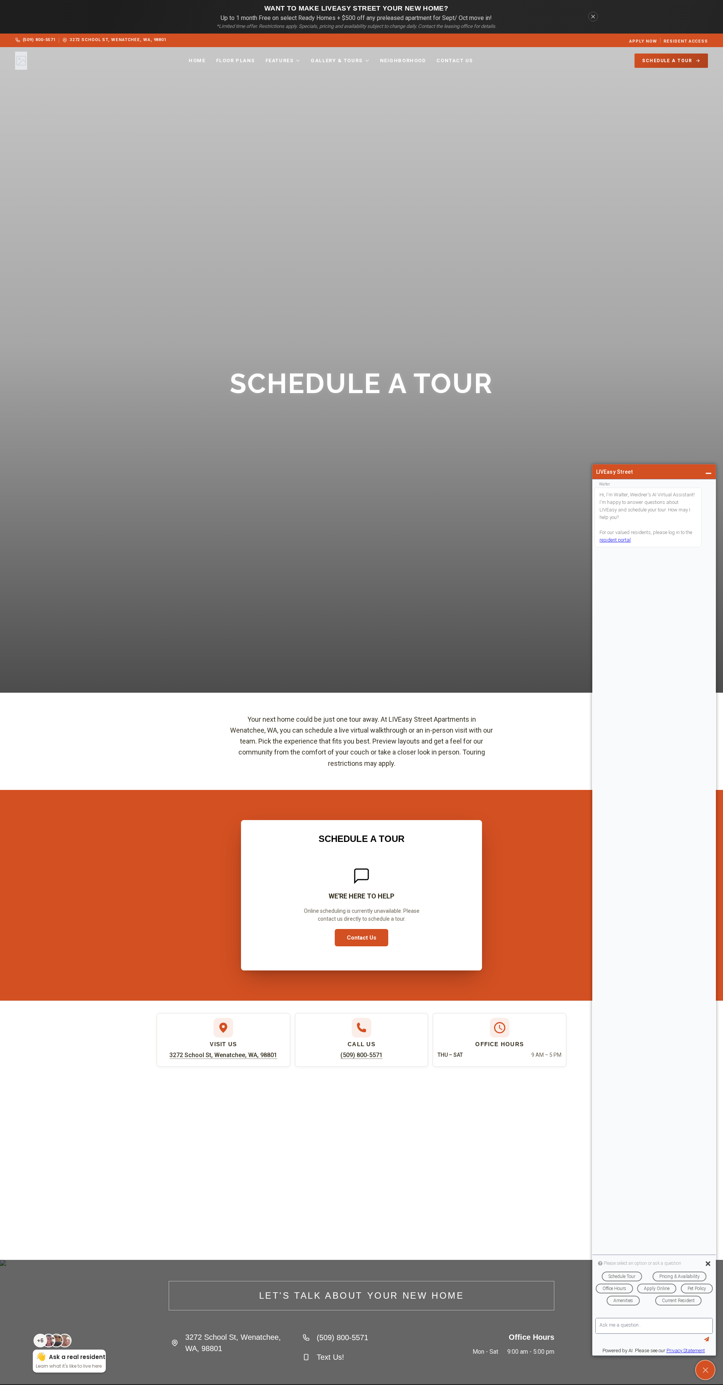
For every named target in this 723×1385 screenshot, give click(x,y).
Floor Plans (235, 60)
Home (197, 60)
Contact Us (454, 60)
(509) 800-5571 (39, 39)
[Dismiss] (593, 16)
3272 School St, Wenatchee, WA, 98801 (118, 39)
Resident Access (686, 41)
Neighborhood (403, 60)
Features (279, 60)
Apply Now (643, 41)
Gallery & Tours (336, 60)
